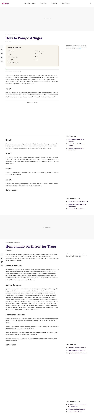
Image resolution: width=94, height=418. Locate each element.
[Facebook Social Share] (1, 46)
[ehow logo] (5, 3)
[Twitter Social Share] (1, 53)
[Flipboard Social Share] (1, 57)
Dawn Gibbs (9, 42)
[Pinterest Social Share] (1, 50)
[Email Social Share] (1, 61)
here (80, 48)
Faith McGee (9, 250)
